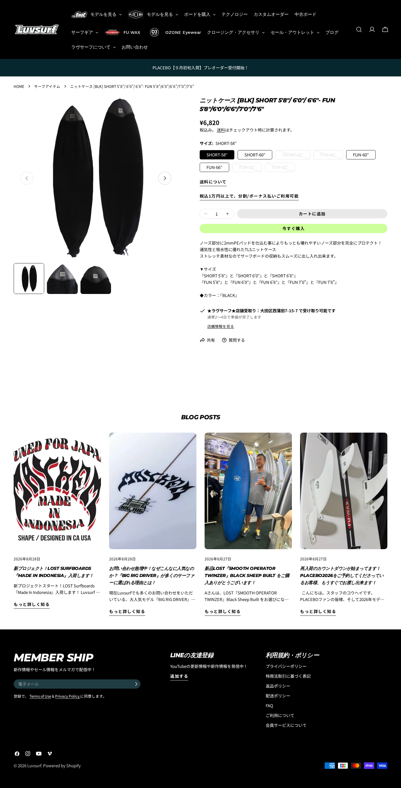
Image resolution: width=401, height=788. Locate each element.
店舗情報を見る (220, 326)
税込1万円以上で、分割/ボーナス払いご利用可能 (249, 196)
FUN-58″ (328, 155)
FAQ (269, 705)
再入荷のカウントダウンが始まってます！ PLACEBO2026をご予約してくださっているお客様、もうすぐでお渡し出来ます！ (342, 575)
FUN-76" (280, 168)
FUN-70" (247, 168)
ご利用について (280, 715)
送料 (221, 130)
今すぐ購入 (293, 228)
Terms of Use (40, 696)
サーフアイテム (47, 86)
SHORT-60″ (254, 154)
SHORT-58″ (217, 154)
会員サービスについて (286, 725)
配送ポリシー (278, 695)
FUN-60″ (361, 154)
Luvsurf (34, 765)
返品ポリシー (278, 686)
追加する (179, 676)
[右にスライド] (164, 178)
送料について (213, 182)
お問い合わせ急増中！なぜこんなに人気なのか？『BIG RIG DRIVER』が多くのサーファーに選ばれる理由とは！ (151, 575)
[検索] (359, 29)
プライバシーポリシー (286, 666)
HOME (19, 86)
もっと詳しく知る (32, 604)
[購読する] (136, 684)
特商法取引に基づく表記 (288, 676)
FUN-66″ (214, 167)
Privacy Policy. (67, 696)
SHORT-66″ (292, 155)
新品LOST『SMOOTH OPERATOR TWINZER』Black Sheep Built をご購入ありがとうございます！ (247, 575)
